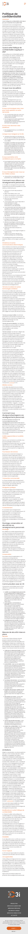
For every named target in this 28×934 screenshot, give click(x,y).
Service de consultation (14, 913)
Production (14, 903)
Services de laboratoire (14, 906)
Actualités (14, 915)
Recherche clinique (14, 910)
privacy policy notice (15, 924)
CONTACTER (10, 801)
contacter (11, 382)
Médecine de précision (14, 908)
